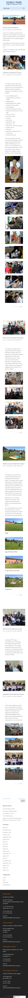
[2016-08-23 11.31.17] (14, 399)
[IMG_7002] (14, 214)
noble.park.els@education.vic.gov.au (11, 917)
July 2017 (5, 858)
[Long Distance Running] (14, 568)
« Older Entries (6, 798)
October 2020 (6, 834)
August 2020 (6, 839)
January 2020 (6, 851)
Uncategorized (6, 884)
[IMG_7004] (14, 273)
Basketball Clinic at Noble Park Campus (13, 694)
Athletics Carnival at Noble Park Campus (13, 464)
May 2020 (5, 846)
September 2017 (7, 853)
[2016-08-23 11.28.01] (14, 429)
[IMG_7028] (14, 288)
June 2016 (5, 867)
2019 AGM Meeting (7, 816)
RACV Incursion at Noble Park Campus (13, 338)
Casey (4, 877)
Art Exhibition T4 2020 (8, 813)
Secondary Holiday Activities (10, 811)
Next (21, 306)
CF (4, 29)
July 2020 (5, 841)
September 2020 (7, 837)
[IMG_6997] (14, 229)
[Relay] (14, 531)
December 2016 (7, 860)
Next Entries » (21, 798)
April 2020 (5, 849)
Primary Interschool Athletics (10, 27)
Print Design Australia (12, 995)
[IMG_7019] (14, 200)
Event (14, 29)
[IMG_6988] (14, 244)
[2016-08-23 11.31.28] (14, 384)
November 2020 (7, 832)
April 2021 (5, 827)
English (18, 996)
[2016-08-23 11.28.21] (14, 414)
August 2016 (6, 865)
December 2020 (7, 830)
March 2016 (6, 870)
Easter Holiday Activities (9, 809)
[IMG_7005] (14, 303)
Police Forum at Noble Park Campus (12, 629)
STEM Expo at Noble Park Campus (12, 72)
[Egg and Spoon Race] (14, 549)
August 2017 (6, 856)
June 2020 (5, 844)
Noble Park (18, 29)
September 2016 (7, 863)
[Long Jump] (14, 587)
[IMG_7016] (14, 258)
